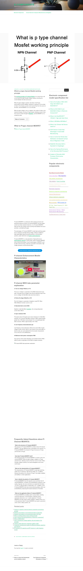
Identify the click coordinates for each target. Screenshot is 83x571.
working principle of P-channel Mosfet (25, 96)
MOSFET (31, 113)
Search (66, 90)
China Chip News (53, 175)
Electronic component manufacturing (58, 191)
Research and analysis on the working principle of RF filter (27, 514)
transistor (29, 309)
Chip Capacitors (62, 175)
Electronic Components (19, 12)
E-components (24, 4)
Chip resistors (52, 181)
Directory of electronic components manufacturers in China (57, 185)
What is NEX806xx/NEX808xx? (58, 121)
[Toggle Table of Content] (26, 119)
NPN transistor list (61, 202)
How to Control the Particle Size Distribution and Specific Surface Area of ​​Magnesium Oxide (59, 139)
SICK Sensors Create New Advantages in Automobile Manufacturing (57, 131)
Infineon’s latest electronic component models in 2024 (26, 523)
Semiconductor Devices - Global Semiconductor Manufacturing (57, 210)
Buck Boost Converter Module (56, 173)
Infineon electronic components (56, 197)
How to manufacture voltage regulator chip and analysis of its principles (28, 521)
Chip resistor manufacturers (56, 178)
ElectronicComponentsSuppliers (32, 89)
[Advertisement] (41, 23)
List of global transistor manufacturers (58, 199)
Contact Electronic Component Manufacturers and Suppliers (38, 12)
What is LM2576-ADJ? (19, 518)
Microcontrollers (53, 202)
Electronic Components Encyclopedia (25, 536)
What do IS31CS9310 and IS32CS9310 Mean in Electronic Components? (58, 111)
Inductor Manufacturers (54, 194)
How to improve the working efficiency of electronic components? (29, 517)
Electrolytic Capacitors (54, 188)
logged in (22, 548)
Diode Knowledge (61, 181)
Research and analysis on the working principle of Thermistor (28, 512)
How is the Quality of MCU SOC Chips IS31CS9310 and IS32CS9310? (58, 104)
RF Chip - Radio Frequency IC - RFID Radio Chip (58, 206)
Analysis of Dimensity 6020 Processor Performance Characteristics (57, 156)
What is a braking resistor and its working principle (25, 515)
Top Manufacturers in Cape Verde (57, 214)
